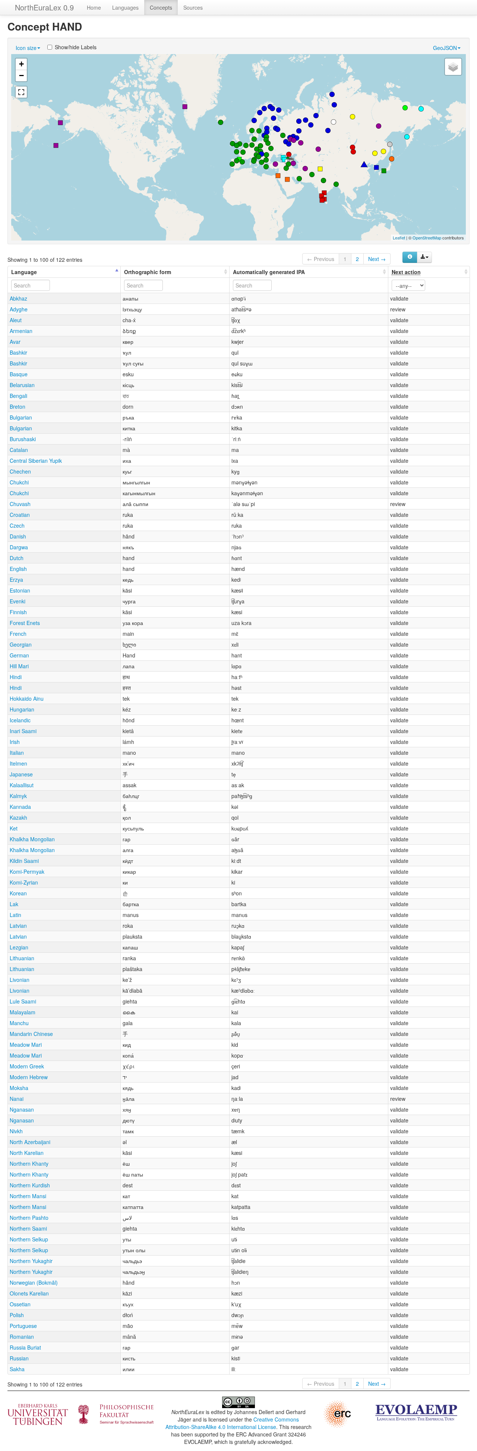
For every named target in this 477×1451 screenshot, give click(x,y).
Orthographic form (147, 272)
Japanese (21, 774)
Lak (14, 904)
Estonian (20, 590)
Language (24, 272)
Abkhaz (18, 298)
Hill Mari (19, 666)
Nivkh (16, 1131)
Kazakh (18, 817)
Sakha (17, 1369)
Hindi (16, 677)
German (19, 655)
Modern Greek (27, 1066)
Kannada (20, 806)
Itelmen (18, 763)
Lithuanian (22, 958)
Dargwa (19, 547)
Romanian (22, 1336)
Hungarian (22, 709)
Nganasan (22, 1109)
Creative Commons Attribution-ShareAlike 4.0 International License (232, 1423)
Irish (15, 741)
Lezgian (19, 947)
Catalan (19, 449)
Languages (125, 7)
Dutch (16, 558)
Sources (193, 7)
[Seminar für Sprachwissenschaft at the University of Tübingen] (80, 1413)
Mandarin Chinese (31, 1033)
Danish (18, 536)
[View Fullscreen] (21, 92)
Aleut (16, 320)
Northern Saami (28, 1228)
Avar (15, 341)
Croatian (20, 514)
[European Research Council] (337, 1413)
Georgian (21, 644)
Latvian (18, 925)
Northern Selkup (29, 1239)
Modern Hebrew (29, 1077)
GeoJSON (445, 47)
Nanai (16, 1098)
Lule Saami (23, 1001)
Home (94, 7)
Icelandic (20, 720)
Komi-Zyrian (24, 882)
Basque (19, 374)
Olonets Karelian (29, 1293)
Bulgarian (21, 417)
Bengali (18, 395)
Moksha (19, 1088)
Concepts (161, 7)
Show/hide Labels (76, 47)
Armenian (21, 331)
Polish (17, 1315)
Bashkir (18, 352)
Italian (17, 752)
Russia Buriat (25, 1347)
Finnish (18, 612)
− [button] (21, 75)
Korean (18, 893)
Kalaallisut (22, 785)
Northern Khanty (29, 1163)
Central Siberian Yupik (36, 460)
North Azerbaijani (30, 1142)
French (18, 633)
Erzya (16, 579)
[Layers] (453, 67)
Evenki (17, 601)
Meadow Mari (26, 1044)
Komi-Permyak (27, 871)
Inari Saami (23, 731)
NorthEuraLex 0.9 (44, 7)
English (18, 568)
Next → (377, 259)
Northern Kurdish (30, 1185)
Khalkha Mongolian (32, 839)
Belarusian (22, 385)
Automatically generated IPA (269, 272)
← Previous (320, 259)
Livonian (19, 979)
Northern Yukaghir (31, 1261)
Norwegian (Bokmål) (34, 1282)
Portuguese (23, 1325)
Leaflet (399, 238)
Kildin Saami (24, 860)
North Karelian (27, 1152)
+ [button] (21, 64)
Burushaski (23, 439)
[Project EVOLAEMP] (416, 1412)
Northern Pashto (29, 1217)
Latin (15, 914)
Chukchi (19, 482)
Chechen (20, 471)
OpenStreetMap (427, 238)
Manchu (19, 1023)
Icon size (26, 47)
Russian (19, 1358)
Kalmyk (18, 796)
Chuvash (20, 504)
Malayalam (22, 1012)
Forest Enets (25, 622)
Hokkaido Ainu (27, 698)
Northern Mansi (28, 1196)
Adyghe (19, 309)
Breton (17, 406)
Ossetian (20, 1304)
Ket (14, 828)
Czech (17, 525)
